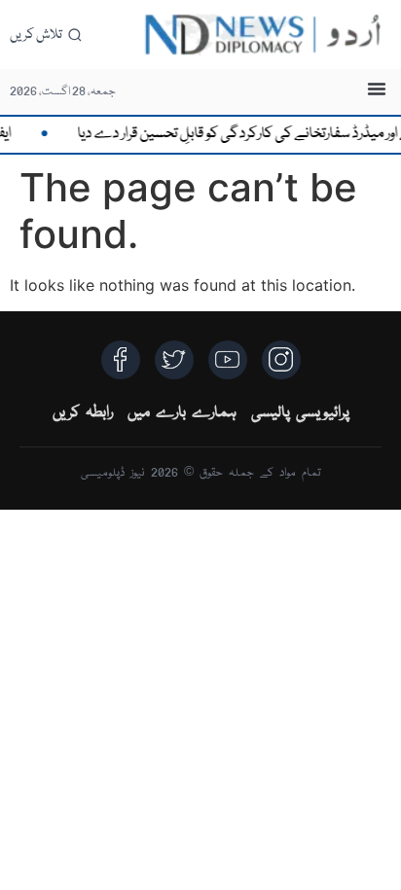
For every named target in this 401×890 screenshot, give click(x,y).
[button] (376, 88)
